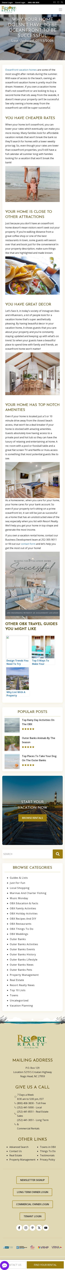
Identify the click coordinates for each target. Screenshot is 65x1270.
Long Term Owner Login (32, 1192)
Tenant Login (32, 1216)
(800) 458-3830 (25, 1103)
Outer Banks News (22, 964)
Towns (14, 995)
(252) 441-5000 (25, 1107)
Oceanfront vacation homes (21, 69)
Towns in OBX (48, 1147)
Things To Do (48, 1151)
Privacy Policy (47, 1159)
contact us (13, 1265)
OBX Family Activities (23, 908)
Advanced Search (18, 1147)
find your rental (45, 1265)
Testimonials (47, 1155)
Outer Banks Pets (21, 969)
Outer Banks (18, 939)
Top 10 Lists (18, 990)
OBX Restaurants (20, 923)
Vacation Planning (21, 1005)
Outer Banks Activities (24, 944)
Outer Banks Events (22, 949)
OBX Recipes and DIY (23, 918)
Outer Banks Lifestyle (23, 959)
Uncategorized (19, 1000)
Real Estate (17, 980)
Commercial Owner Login (32, 1204)
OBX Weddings (19, 934)
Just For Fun (17, 883)
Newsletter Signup (32, 1180)
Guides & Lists (19, 877)
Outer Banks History (23, 954)
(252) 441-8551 (25, 1111)
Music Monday (19, 898)
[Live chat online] (4, 1265)
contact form (28, 544)
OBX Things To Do (21, 929)
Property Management (24, 975)
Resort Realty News (22, 985)
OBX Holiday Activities (24, 913)
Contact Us (15, 1151)
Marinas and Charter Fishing (28, 893)
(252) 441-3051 (25, 1120)
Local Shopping (19, 888)
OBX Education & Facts (24, 903)
